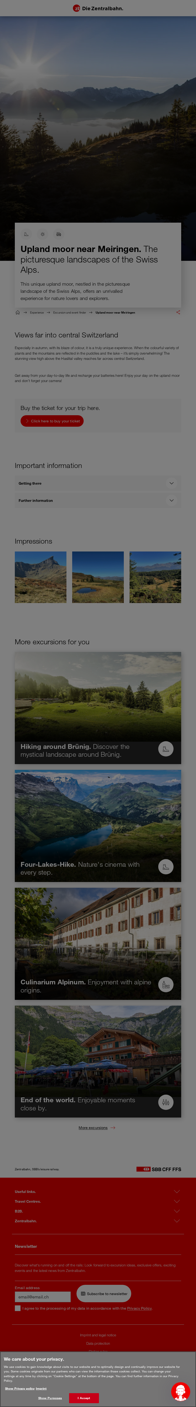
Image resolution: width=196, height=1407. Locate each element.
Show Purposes (50, 1398)
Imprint (41, 1388)
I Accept (84, 1398)
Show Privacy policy (20, 1388)
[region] (98, 1379)
